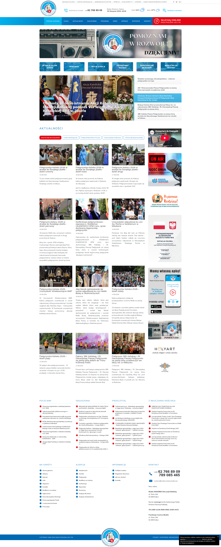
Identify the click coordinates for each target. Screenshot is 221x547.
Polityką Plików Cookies (194, 539)
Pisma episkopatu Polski (50, 500)
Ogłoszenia (92, 21)
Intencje (124, 21)
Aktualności (78, 21)
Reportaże (82, 487)
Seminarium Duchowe (103, 2)
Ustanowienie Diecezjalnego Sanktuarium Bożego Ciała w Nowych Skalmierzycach (56, 427)
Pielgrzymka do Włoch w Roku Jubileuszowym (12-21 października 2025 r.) (93, 448)
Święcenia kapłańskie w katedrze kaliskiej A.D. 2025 (56, 432)
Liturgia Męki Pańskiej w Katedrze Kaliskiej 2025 (56, 443)
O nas (66, 21)
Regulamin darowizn (122, 474)
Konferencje (83, 484)
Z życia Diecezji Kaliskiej (134, 138)
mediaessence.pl (175, 537)
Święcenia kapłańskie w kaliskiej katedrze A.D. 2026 (56, 407)
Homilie (81, 474)
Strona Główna (53, 21)
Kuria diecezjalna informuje (51, 497)
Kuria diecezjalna (70, 138)
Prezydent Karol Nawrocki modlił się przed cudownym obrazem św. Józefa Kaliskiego (56, 417)
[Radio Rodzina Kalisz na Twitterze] (176, 2)
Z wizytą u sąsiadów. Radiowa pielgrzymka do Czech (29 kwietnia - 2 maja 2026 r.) (93, 424)
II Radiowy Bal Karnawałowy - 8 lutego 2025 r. (94, 436)
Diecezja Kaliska (68, 2)
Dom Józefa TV (127, 2)
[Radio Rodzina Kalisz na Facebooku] (173, 2)
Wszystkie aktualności (50, 138)
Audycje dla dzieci (85, 493)
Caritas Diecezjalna (84, 2)
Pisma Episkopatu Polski (90, 138)
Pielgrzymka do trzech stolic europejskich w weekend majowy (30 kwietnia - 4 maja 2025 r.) (94, 442)
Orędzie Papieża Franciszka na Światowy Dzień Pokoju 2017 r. (166, 432)
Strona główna (47, 470)
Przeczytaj (45, 506)
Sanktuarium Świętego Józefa (155, 2)
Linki (43, 480)
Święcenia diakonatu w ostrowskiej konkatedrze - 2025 (54, 437)
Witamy (45, 474)
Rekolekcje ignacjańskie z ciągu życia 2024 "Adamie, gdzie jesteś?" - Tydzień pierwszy (129, 444)
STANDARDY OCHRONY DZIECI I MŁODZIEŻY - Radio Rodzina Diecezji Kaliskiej (130, 424)
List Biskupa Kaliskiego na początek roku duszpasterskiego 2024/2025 (128, 419)
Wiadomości (83, 470)
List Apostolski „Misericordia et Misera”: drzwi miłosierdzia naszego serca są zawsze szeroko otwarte (165, 438)
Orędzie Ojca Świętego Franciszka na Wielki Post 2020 (166, 424)
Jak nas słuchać (120, 477)
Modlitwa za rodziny (49, 490)
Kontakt (147, 21)
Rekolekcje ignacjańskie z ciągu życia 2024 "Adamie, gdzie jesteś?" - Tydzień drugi (129, 439)
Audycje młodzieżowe (86, 497)
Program (105, 21)
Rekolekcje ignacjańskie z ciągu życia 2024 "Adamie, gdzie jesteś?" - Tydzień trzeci (129, 434)
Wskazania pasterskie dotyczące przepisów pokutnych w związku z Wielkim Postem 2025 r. (130, 413)
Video (115, 21)
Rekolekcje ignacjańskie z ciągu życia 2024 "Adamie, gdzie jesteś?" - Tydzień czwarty (129, 429)
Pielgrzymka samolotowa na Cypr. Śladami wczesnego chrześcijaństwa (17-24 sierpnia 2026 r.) (93, 418)
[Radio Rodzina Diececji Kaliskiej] (48, 8)
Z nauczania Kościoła (49, 503)
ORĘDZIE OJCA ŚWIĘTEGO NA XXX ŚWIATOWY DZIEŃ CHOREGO (163, 407)
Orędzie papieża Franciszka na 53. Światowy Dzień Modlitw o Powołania (164, 444)
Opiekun (116, 2)
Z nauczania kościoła (112, 138)
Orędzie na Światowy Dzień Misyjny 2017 (165, 428)
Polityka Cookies (120, 470)
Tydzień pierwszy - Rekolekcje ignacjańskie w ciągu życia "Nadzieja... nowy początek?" (129, 407)
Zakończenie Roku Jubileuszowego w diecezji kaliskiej (55, 412)
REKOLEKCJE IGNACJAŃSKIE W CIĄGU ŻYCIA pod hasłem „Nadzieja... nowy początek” (93, 407)
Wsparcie (136, 21)
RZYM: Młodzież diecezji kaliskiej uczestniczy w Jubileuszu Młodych (57, 422)
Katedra (138, 2)
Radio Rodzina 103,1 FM (171, 21)
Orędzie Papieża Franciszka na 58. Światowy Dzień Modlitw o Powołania (164, 412)
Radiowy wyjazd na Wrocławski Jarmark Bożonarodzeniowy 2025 (92, 412)
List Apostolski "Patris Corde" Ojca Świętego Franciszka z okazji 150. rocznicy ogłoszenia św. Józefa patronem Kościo (167, 418)
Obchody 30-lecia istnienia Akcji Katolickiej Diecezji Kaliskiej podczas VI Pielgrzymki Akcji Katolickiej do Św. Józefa (83, 107)
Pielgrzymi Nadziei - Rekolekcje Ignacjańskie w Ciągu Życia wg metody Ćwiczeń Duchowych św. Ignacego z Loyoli (93, 430)
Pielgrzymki (82, 477)
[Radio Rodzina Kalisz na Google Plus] (180, 2)
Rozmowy (82, 490)
